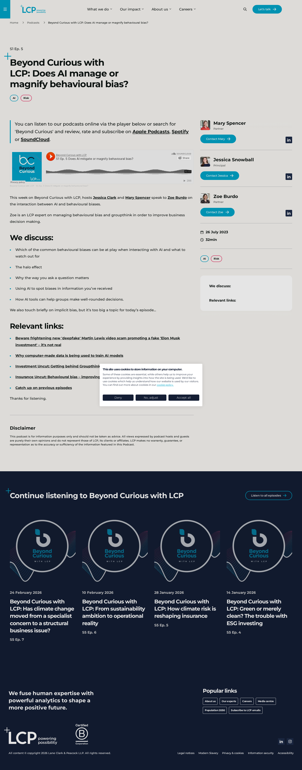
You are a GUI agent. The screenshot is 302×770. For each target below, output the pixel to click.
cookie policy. (165, 384)
